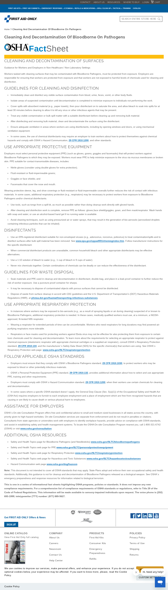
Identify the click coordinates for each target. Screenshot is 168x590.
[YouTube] (156, 517)
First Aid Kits (96, 537)
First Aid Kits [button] (14, 8)
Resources (113, 2)
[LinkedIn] (144, 517)
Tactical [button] (117, 8)
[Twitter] (138, 517)
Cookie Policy (12, 586)
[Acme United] (73, 514)
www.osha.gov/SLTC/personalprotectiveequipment (84, 447)
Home (7, 29)
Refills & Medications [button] (85, 8)
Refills (92, 559)
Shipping (134, 549)
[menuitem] (85, 2)
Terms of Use (137, 543)
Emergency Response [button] (52, 8)
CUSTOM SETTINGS (150, 577)
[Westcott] (84, 514)
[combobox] (141, 19)
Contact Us (55, 554)
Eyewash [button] (68, 8)
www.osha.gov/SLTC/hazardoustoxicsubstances (114, 458)
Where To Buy (131, 2)
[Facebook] (133, 517)
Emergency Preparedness (97, 551)
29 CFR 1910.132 (79, 372)
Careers (53, 543)
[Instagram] (150, 517)
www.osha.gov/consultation (36, 428)
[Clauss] (97, 514)
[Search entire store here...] (159, 19)
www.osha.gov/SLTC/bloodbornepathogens (115, 441)
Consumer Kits (97, 543)
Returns (134, 554)
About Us (99, 2)
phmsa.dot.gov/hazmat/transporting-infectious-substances (64, 298)
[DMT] (86, 523)
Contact (85, 2)
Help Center (56, 560)
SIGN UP (11, 524)
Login (145, 2)
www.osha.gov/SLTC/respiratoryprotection (66, 350)
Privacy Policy (137, 537)
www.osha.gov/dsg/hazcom (62, 464)
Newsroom (55, 549)
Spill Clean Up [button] (104, 8)
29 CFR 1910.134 (27, 346)
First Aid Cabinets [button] (31, 8)
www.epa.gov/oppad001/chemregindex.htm (100, 241)
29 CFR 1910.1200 (79, 140)
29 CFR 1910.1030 (112, 363)
